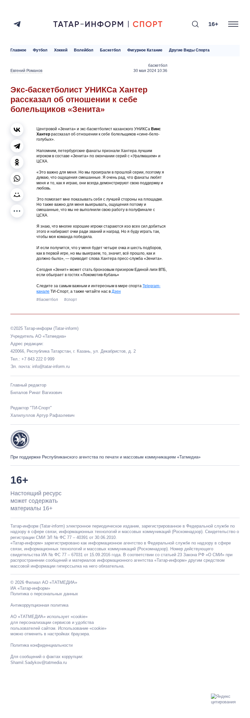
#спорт (70, 299)
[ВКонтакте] (16, 129)
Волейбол (83, 50)
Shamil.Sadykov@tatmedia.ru (38, 662)
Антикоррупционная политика (39, 605)
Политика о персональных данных (44, 593)
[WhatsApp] (16, 178)
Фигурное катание (144, 50)
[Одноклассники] (16, 162)
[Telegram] (17, 24)
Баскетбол (110, 50)
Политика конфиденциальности (41, 645)
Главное (18, 50)
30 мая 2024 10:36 (150, 70)
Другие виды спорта (189, 50)
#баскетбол (47, 299)
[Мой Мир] (16, 194)
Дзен (116, 291)
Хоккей (60, 50)
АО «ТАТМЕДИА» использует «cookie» (49, 616)
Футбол (40, 50)
